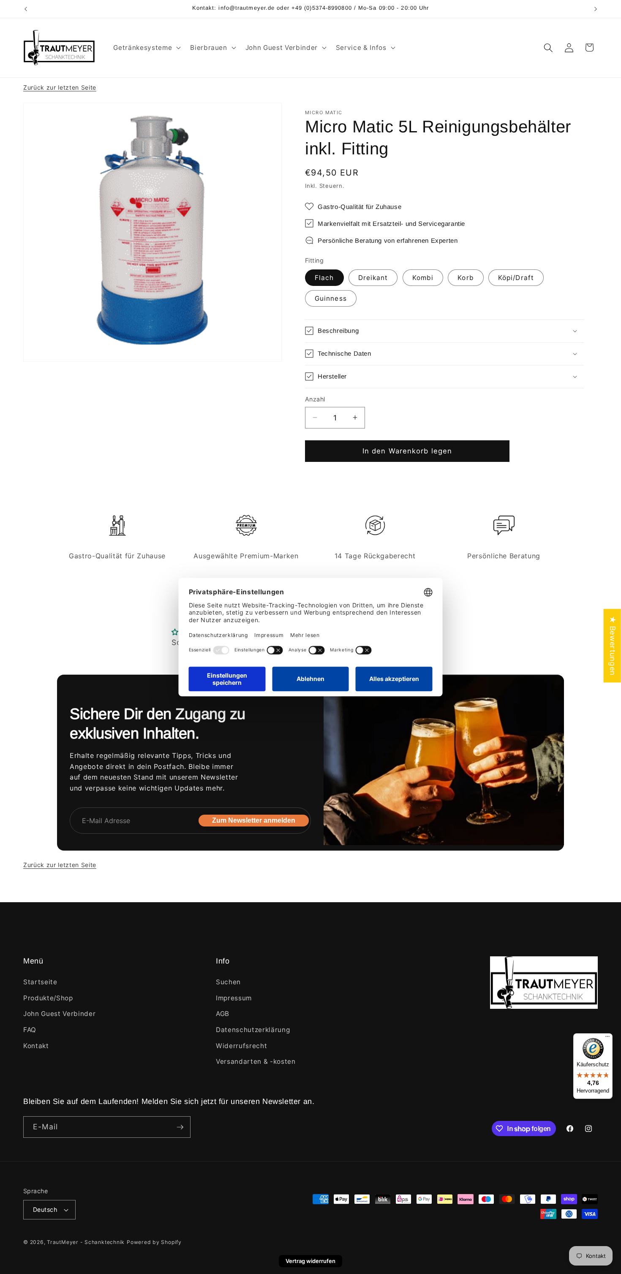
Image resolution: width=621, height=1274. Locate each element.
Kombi (423, 277)
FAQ (29, 1030)
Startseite (40, 982)
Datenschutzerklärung (253, 1030)
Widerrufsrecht (241, 1046)
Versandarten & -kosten (256, 1061)
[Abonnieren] (180, 1127)
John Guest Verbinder (59, 1014)
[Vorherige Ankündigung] (25, 9)
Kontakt (36, 1046)
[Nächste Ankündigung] (595, 9)
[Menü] (607, 1038)
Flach (324, 277)
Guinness (331, 298)
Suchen (228, 982)
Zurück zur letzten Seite (59, 87)
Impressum (234, 998)
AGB (222, 1014)
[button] (146, 48)
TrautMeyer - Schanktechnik (86, 1242)
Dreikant (373, 277)
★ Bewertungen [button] (612, 646)
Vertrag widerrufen (310, 1261)
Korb (466, 277)
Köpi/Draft (516, 277)
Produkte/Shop (48, 998)
